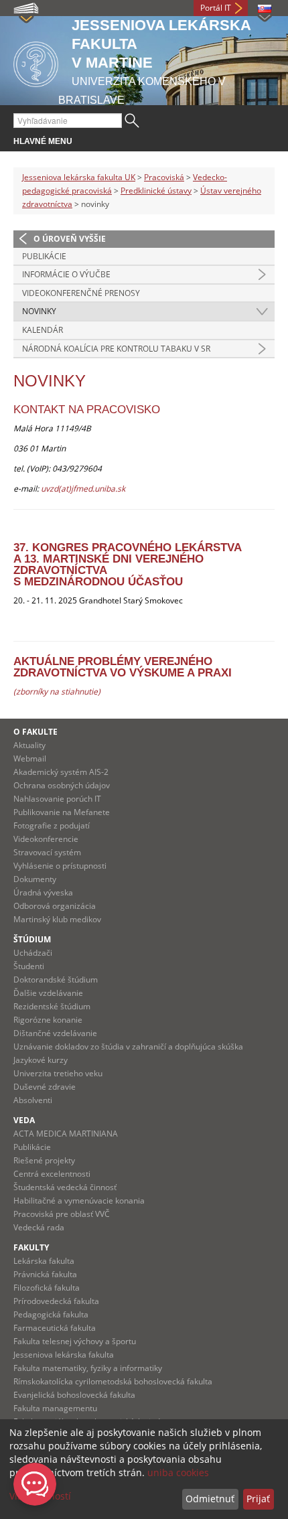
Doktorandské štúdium (55, 979)
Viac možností (40, 1496)
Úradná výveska (43, 892)
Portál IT (215, 7)
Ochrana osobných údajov (61, 785)
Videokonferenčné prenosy (81, 293)
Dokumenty (34, 879)
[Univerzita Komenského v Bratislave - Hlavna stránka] (35, 62)
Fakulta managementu (55, 1408)
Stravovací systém (47, 852)
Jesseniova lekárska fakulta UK (78, 177)
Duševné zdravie (44, 1086)
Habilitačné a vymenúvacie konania (79, 1200)
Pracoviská (164, 177)
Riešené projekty (44, 1160)
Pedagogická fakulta (50, 1314)
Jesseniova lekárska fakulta (63, 1354)
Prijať (258, 1498)
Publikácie (44, 256)
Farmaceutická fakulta (54, 1327)
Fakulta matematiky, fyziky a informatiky (87, 1368)
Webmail (29, 758)
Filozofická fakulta (46, 1287)
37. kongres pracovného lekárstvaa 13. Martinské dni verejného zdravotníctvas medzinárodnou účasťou (127, 564)
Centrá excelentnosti (51, 1173)
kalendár (42, 330)
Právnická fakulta (45, 1274)
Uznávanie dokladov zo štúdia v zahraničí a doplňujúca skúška (128, 1046)
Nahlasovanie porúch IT (57, 798)
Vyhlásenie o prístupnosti (59, 865)
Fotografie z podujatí (51, 825)
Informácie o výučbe (66, 274)
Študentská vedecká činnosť (65, 1187)
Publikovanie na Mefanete (61, 812)
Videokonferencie (45, 839)
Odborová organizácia (54, 906)
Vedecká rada (38, 1227)
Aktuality (29, 745)
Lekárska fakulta (43, 1261)
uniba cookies (178, 1472)
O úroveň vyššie (69, 238)
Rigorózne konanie (47, 1019)
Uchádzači (32, 952)
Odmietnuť (210, 1498)
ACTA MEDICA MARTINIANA (65, 1133)
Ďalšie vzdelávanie (48, 993)
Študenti (28, 966)
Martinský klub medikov (57, 919)
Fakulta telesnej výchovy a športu (74, 1341)
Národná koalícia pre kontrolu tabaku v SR (116, 348)
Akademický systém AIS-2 (61, 772)
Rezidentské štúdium (51, 1006)
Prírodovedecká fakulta (56, 1301)
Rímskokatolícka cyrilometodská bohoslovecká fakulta (112, 1381)
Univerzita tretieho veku (57, 1073)
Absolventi (32, 1100)
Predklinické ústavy (156, 190)
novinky (39, 311)
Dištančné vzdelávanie (55, 1033)
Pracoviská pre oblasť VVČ (61, 1214)
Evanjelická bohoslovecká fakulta (74, 1394)
